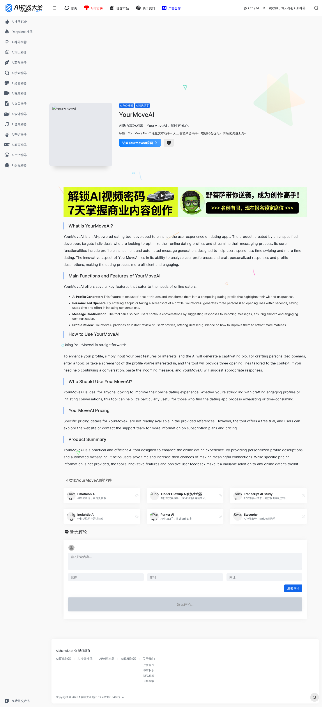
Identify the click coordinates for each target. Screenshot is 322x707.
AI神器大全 (85, 697)
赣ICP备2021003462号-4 (108, 697)
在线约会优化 (210, 133)
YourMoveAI (136, 133)
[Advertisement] (185, 70)
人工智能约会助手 (185, 133)
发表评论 (293, 588)
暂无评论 (78, 532)
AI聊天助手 (142, 105)
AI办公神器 (126, 105)
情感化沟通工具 (233, 133)
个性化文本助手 (159, 133)
